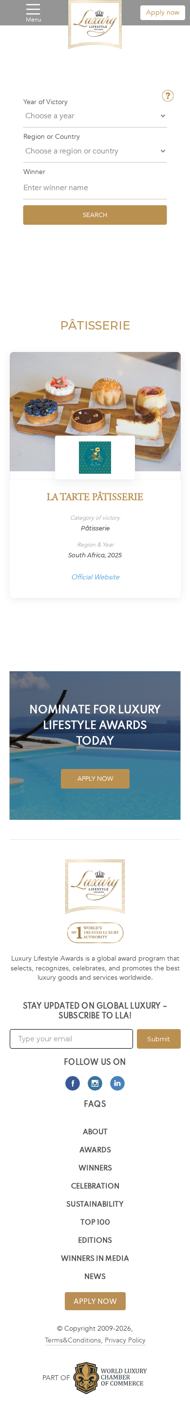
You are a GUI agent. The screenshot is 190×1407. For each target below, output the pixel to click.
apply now (95, 1301)
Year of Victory (45, 102)
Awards (95, 1150)
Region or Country (51, 136)
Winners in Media (95, 1259)
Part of (56, 1378)
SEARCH (95, 214)
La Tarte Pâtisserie (95, 498)
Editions (95, 1241)
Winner (34, 171)
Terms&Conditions (73, 1340)
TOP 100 (95, 1223)
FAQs (95, 1105)
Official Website (95, 577)
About (95, 1132)
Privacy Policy (125, 1340)
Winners (95, 1168)
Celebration (95, 1187)
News (95, 1277)
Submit (158, 1039)
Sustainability (95, 1205)
